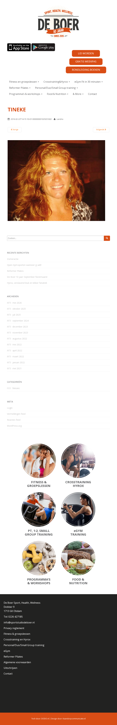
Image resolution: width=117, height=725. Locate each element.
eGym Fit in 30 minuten (87, 81)
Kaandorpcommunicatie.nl (74, 718)
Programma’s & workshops (25, 94)
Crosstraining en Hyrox (17, 639)
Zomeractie (12, 259)
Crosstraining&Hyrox (56, 81)
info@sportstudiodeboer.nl (19, 622)
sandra (60, 119)
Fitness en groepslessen (23, 81)
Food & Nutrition (57, 94)
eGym (7, 651)
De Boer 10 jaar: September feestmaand (27, 276)
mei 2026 (17, 302)
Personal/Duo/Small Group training (55, 88)
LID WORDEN (86, 53)
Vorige (15, 129)
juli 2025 (16, 314)
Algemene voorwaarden (17, 662)
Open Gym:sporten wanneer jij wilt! (24, 264)
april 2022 (17, 350)
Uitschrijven (10, 668)
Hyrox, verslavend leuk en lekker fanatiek (27, 282)
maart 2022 (18, 356)
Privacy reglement (14, 628)
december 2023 (20, 326)
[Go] (107, 238)
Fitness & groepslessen (17, 633)
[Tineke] (56, 180)
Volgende (100, 129)
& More (77, 94)
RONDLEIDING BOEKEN (86, 69)
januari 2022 (18, 362)
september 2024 (20, 320)
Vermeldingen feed (16, 413)
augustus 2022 (19, 338)
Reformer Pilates (19, 88)
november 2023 (20, 332)
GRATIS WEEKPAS (85, 61)
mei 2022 (17, 344)
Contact (92, 94)
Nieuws (16, 388)
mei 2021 (17, 368)
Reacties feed (13, 419)
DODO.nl (45, 718)
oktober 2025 (19, 308)
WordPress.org (14, 425)
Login (9, 407)
